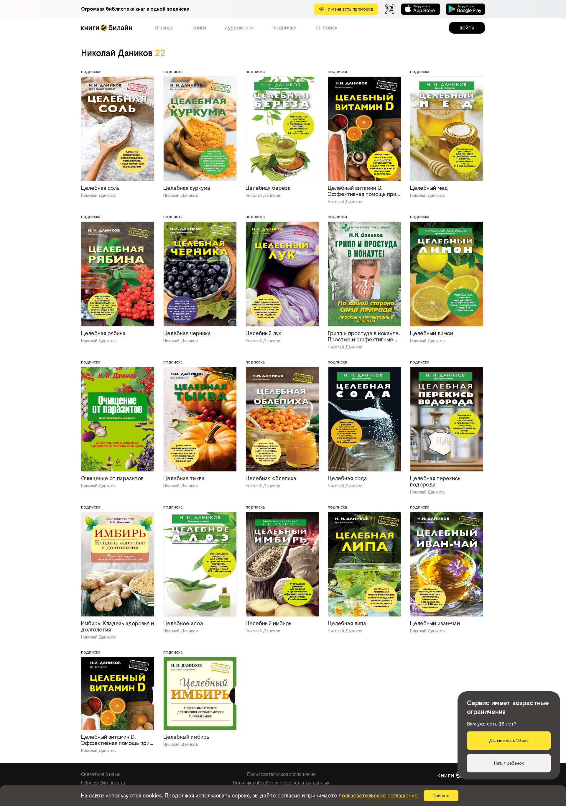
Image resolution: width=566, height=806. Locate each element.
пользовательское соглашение (378, 795)
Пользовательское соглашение (281, 774)
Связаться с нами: (101, 774)
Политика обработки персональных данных (281, 783)
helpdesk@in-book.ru (103, 783)
